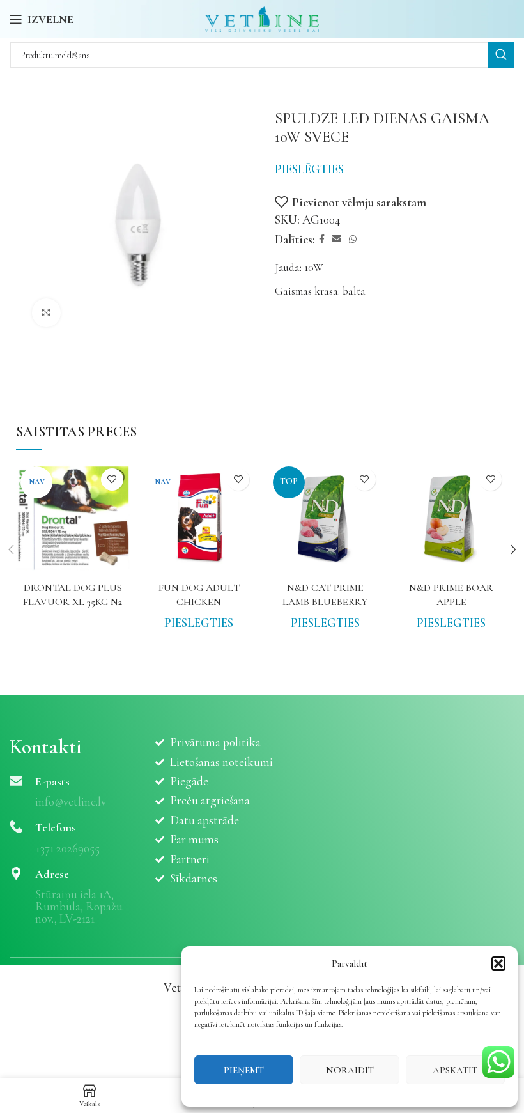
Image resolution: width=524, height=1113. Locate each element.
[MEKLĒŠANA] (501, 55)
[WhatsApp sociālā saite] (352, 240)
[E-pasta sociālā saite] (336, 240)
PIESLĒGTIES (309, 169)
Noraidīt (350, 1070)
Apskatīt (455, 1070)
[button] (498, 963)
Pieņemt (244, 1070)
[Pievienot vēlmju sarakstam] (112, 479)
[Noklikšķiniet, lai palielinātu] (46, 312)
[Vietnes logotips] (262, 17)
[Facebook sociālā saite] (321, 240)
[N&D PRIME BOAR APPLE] (452, 519)
